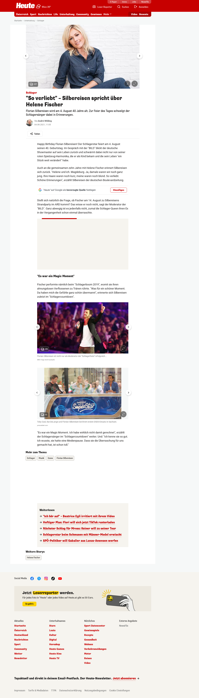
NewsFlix (123, 625)
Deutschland (21, 635)
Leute (52, 630)
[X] (39, 578)
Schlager (40, 21)
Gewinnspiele (91, 630)
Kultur (52, 635)
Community (82, 14)
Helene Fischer (33, 557)
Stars (52, 625)
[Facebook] (32, 578)
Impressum (19, 690)
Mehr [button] (106, 14)
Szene (50, 458)
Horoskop (54, 644)
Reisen (88, 658)
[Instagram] (46, 578)
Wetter (18, 653)
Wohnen (88, 644)
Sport (33, 14)
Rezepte (88, 635)
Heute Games (56, 649)
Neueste (143, 14)
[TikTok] (53, 578)
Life (56, 14)
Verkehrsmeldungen (95, 649)
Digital (53, 639)
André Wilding (45, 121)
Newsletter (20, 658)
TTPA (53, 690)
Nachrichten (21, 639)
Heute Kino (55, 653)
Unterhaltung (67, 14)
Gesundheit (90, 639)
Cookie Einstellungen (119, 690)
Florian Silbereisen (65, 458)
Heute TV (54, 658)
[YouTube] (60, 578)
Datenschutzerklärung (70, 690)
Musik (41, 458)
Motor (87, 653)
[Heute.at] (25, 5)
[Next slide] (139, 56)
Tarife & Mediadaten (38, 690)
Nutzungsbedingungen (95, 690)
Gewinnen (96, 14)
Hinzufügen (118, 190)
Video (134, 14)
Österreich (22, 14)
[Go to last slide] (26, 56)
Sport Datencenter (94, 625)
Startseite (18, 21)
